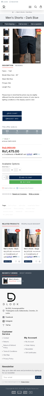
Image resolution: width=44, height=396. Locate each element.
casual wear (7, 208)
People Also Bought (30, 224)
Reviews (19, 65)
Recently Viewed (10, 273)
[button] (14, 46)
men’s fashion (29, 211)
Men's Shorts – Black (11, 249)
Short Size (5, 167)
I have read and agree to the (16, 382)
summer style (30, 208)
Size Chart (13, 113)
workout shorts (8, 211)
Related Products (10, 224)
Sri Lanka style (8, 214)
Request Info (12, 118)
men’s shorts (12, 205)
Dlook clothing (18, 208)
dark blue (22, 205)
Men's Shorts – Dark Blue (15, 279)
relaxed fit (19, 211)
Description (7, 65)
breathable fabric (33, 205)
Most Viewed (26, 273)
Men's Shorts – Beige (31, 249)
